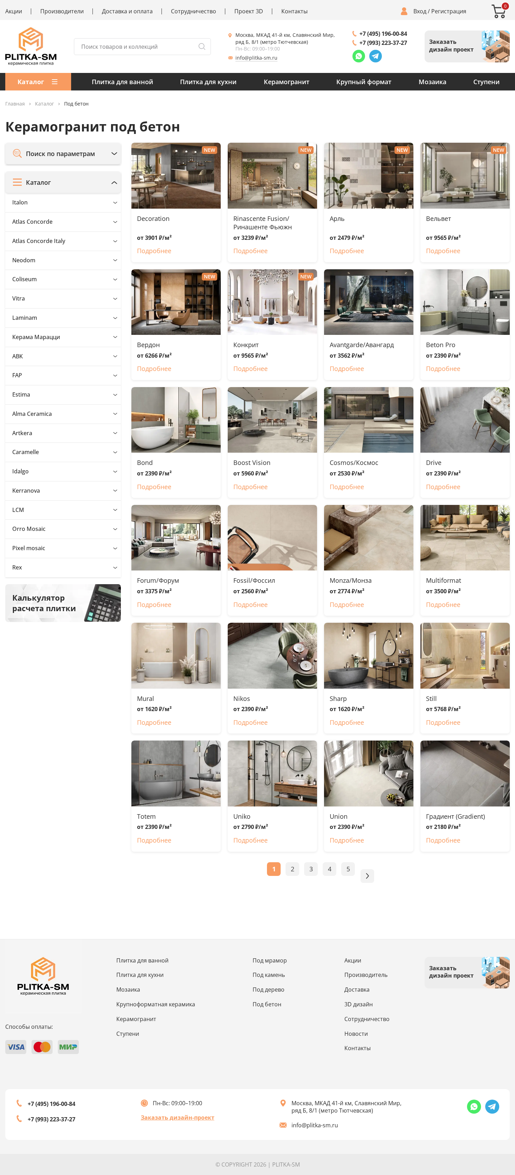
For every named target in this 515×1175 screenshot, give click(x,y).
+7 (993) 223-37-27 (383, 43)
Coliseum (24, 279)
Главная (15, 104)
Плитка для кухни (208, 81)
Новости (356, 1034)
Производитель (365, 975)
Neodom (23, 260)
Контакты (294, 11)
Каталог (44, 104)
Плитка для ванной (122, 81)
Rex (17, 567)
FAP (17, 375)
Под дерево (268, 989)
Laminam (24, 318)
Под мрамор (270, 960)
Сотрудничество (193, 11)
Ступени (486, 81)
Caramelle (25, 452)
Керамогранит (286, 81)
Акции (13, 11)
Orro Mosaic (29, 529)
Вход (419, 11)
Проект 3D (248, 11)
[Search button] (201, 46)
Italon (20, 202)
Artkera (22, 433)
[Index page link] (30, 46)
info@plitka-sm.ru (256, 57)
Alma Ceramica (32, 414)
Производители (62, 11)
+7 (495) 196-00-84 (383, 34)
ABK (17, 356)
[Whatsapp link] (358, 56)
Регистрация (448, 11)
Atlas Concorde (32, 221)
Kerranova (26, 490)
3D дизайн (358, 1004)
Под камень (269, 975)
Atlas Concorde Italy (38, 241)
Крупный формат (363, 81)
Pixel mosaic (28, 548)
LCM (18, 509)
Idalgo (20, 471)
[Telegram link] (375, 56)
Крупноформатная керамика (155, 1004)
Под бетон (267, 1004)
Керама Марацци (36, 336)
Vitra (18, 298)
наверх (487, 1113)
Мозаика (432, 81)
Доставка (357, 989)
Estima (21, 394)
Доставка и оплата (127, 11)
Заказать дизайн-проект (177, 1117)
